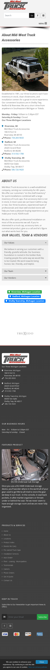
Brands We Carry (10, 546)
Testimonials (8, 565)
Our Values (9, 242)
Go (32, 15)
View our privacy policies (37, 667)
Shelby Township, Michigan (15, 396)
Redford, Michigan (11, 383)
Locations (7, 538)
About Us (7, 535)
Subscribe (42, 617)
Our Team (8, 271)
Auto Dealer (8, 557)
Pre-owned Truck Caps (12, 550)
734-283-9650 (18, 137)
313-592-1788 (18, 153)
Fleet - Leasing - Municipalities (15, 561)
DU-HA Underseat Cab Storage (25, 481)
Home (6, 531)
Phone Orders (9, 573)
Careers (7, 569)
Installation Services (11, 554)
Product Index (9, 542)
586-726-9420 (18, 169)
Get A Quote (8, 576)
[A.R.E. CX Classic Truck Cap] (25, 69)
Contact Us (8, 580)
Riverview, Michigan (12, 370)
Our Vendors (10, 278)
